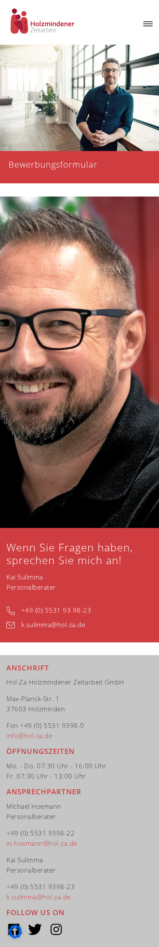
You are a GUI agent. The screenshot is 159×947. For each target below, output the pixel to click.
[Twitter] (35, 929)
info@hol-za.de (29, 735)
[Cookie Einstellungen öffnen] (15, 936)
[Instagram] (56, 929)
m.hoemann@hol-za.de (41, 843)
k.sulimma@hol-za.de (53, 624)
